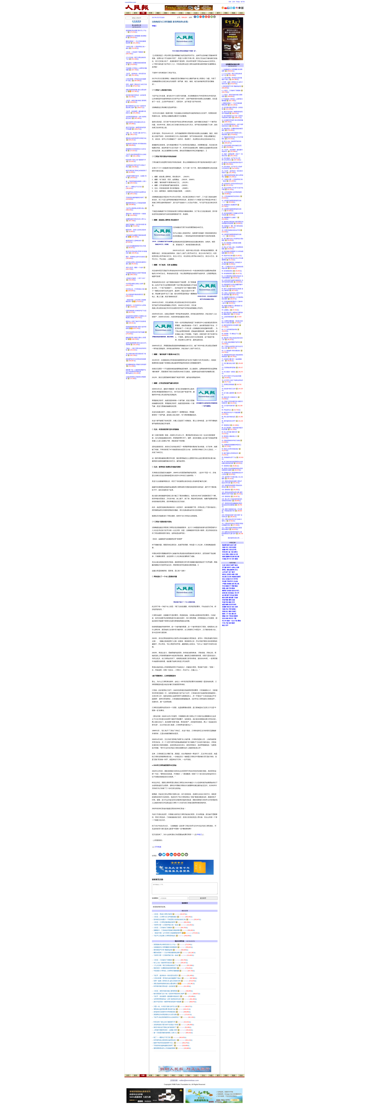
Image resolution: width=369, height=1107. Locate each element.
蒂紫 (233, 586)
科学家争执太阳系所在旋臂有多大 (173, 1040)
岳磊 (233, 600)
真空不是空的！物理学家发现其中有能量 (175, 1002)
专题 (210, 13)
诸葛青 (235, 616)
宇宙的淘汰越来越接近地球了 (171, 1045)
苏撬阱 (224, 607)
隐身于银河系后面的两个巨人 (171, 1043)
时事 (150, 13)
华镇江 (154, 26)
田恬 (226, 602)
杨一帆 (231, 552)
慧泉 (233, 588)
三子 (226, 613)
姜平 (228, 595)
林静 (223, 556)
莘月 (231, 581)
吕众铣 (235, 581)
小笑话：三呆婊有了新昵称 (171, 927)
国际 (165, 13)
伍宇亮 (234, 549)
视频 (233, 13)
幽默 (158, 13)
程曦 (223, 549)
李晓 (223, 611)
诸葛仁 (234, 609)
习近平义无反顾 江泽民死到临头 (172, 935)
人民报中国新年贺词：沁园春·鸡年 (173, 1030)
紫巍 (223, 616)
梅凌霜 (224, 545)
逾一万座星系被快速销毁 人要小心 (173, 1033)
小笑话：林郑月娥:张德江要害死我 (173, 991)
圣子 (230, 572)
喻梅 (226, 604)
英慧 (223, 588)
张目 (233, 607)
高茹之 (232, 593)
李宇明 (235, 579)
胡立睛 (224, 576)
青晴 (236, 595)
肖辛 (233, 559)
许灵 (226, 616)
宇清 (230, 588)
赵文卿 (224, 595)
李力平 (237, 593)
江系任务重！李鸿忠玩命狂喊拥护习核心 (175, 978)
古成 (223, 565)
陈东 (234, 604)
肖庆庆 (231, 604)
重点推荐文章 (136, 25)
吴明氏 (229, 574)
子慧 (234, 618)
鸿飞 (237, 590)
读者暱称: (155, 898)
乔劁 (223, 600)
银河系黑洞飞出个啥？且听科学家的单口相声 (177, 993)
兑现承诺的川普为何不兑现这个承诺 (174, 1024)
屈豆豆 (229, 607)
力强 (230, 549)
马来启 (227, 565)
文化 (203, 13)
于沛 (223, 623)
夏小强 (227, 593)
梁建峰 (227, 556)
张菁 (237, 567)
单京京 (231, 618)
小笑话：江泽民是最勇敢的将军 (172, 922)
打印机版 (157, 847)
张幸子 (229, 567)
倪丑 (230, 613)
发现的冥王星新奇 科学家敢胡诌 (172, 1012)
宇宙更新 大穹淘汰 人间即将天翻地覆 (174, 971)
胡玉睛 (232, 556)
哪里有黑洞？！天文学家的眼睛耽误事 (175, 952)
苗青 (223, 593)
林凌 (226, 618)
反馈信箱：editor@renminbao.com (184, 1080)
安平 (226, 625)
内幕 (143, 13)
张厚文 (235, 552)
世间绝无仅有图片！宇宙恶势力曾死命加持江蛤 (177, 919)
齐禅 (230, 609)
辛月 (231, 579)
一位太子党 (233, 621)
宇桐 (228, 581)
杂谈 (241, 13)
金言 (233, 583)
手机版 (238, 1)
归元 (236, 570)
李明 (226, 549)
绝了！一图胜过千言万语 (170, 1037)
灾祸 (180, 13)
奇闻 (173, 13)
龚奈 (231, 554)
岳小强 (235, 554)
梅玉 (223, 625)
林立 (226, 611)
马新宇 (232, 565)
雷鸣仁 (224, 570)
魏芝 (233, 623)
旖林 (230, 602)
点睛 (226, 588)
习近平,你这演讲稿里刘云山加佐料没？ (174, 1017)
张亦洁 (234, 590)
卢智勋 (224, 583)
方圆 (236, 574)
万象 (188, 13)
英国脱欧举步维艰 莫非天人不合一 (173, 944)
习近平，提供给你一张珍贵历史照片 (174, 975)
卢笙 (226, 623)
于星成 (231, 616)
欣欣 (223, 618)
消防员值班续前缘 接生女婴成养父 (174, 983)
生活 (195, 13)
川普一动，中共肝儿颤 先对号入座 (173, 1006)
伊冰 (226, 609)
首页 (127, 13)
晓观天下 (228, 586)
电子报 (243, 1)
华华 (233, 602)
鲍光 (223, 597)
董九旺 (234, 613)
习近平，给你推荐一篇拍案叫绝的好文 (175, 996)
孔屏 (234, 545)
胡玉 (223, 579)
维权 (226, 13)
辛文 (226, 547)
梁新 (223, 613)
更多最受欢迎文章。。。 (236, 538)
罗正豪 (224, 567)
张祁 (230, 623)
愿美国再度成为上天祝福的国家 (172, 1048)
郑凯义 (227, 554)
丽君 (228, 545)
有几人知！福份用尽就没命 (171, 962)
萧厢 (236, 559)
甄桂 (236, 586)
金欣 (231, 545)
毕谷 (223, 586)
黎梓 (230, 611)
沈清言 (234, 547)
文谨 (230, 547)
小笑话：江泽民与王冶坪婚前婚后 (173, 917)
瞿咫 (230, 600)
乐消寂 (227, 579)
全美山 (234, 567)
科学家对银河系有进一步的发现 (172, 986)
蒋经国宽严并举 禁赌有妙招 (171, 950)
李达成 (232, 595)
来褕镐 (234, 576)
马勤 (223, 609)
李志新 (224, 581)
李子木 (229, 559)
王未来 (229, 576)
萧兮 (226, 552)
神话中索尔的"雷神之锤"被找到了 (172, 1027)
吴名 (223, 554)
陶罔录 (224, 590)
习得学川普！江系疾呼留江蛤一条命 (174, 925)
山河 (223, 572)
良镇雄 (229, 583)
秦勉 (228, 570)
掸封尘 (224, 574)
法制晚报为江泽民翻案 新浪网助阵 (173, 947)
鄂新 (226, 600)
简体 (230, 1)
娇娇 (228, 621)
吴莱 (236, 607)
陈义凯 (237, 583)
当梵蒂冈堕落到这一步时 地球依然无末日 (175, 999)
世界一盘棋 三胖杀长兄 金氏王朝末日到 (175, 981)
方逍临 (224, 559)
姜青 (226, 597)
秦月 (233, 572)
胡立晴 (237, 556)
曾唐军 (238, 576)
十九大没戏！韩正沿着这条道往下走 (174, 965)
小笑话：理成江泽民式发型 (170, 914)
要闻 (135, 13)
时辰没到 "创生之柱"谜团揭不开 (172, 1022)
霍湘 (239, 621)
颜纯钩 (232, 570)
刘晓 (223, 547)
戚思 (223, 604)
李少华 (224, 621)
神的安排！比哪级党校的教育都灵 (173, 968)
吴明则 (229, 590)
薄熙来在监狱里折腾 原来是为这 (172, 1009)
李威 (223, 602)
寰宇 (218, 13)
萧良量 (231, 597)
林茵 (233, 574)
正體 (233, 1)
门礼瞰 (235, 597)
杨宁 (226, 572)
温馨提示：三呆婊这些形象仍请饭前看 (174, 930)
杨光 (236, 565)
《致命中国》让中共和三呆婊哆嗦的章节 (177, 933)
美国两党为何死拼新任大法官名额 (173, 1014)
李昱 (223, 552)
